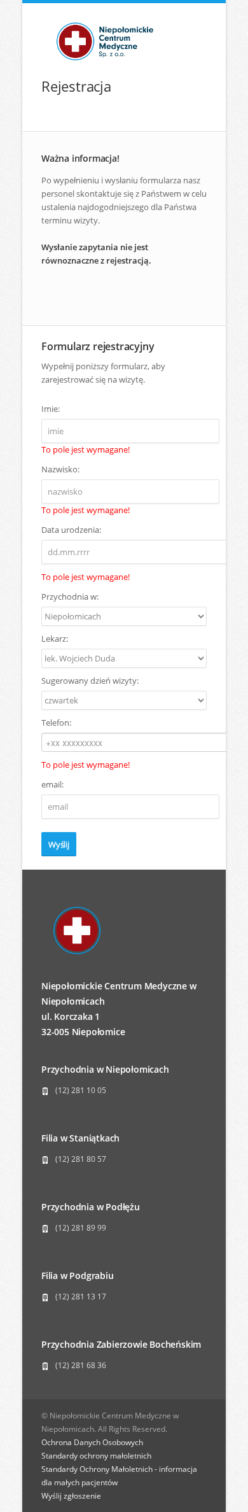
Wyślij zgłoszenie (71, 1495)
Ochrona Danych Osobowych (92, 1442)
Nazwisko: (60, 469)
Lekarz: (54, 638)
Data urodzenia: (71, 529)
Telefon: (56, 722)
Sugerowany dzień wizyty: (90, 680)
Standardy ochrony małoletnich (96, 1455)
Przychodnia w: (70, 596)
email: (52, 784)
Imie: (50, 408)
